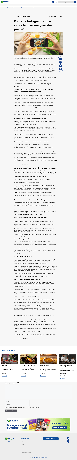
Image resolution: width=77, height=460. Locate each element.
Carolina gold (44, 365)
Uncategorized (7, 13)
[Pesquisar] (75, 2)
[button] (60, 59)
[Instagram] (53, 2)
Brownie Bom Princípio (28, 365)
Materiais (14, 7)
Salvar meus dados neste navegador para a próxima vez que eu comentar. (22, 407)
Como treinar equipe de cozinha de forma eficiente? (67, 367)
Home (2, 7)
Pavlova (4, 365)
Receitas (21, 7)
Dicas (8, 7)
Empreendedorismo (31, 7)
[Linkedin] (56, 2)
